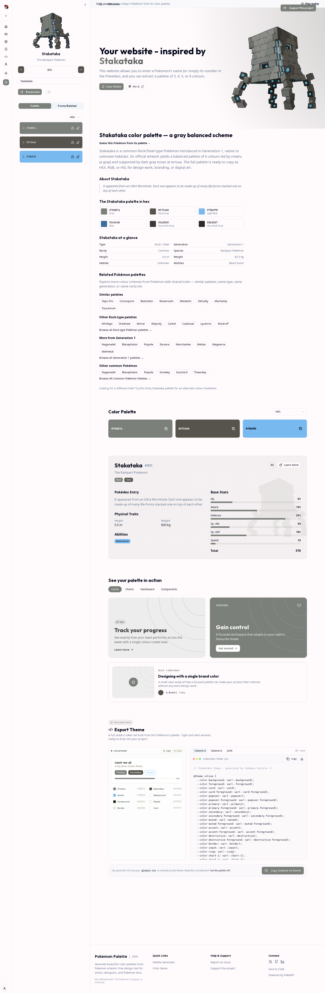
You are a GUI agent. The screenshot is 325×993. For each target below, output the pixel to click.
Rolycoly (156, 323)
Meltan (201, 344)
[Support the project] (6, 82)
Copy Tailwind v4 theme (286, 870)
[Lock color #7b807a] (72, 128)
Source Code (276, 969)
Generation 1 (235, 244)
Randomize (33, 92)
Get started (226, 648)
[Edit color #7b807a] (78, 128)
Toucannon (109, 308)
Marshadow (183, 344)
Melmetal (108, 351)
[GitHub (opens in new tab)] (276, 962)
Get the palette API (220, 870)
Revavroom (166, 301)
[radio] (166, 751)
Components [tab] (169, 589)
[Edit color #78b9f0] (78, 156)
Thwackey (200, 372)
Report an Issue (221, 962)
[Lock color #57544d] (72, 142)
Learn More (291, 465)
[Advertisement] (207, 918)
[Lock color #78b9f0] (72, 156)
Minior (141, 323)
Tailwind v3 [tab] (216, 750)
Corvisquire (127, 301)
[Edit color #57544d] (78, 142)
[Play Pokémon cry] (272, 465)
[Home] (6, 27)
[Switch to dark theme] (6, 73)
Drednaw (124, 323)
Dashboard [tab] (147, 589)
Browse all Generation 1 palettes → (121, 357)
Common (163, 250)
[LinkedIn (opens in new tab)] (282, 962)
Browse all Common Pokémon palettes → (125, 378)
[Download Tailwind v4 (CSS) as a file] (301, 759)
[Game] (6, 34)
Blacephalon (130, 344)
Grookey (165, 372)
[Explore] (6, 42)
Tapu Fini (107, 301)
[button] (51, 128)
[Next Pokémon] (81, 69)
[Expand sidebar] (6, 16)
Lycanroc (206, 323)
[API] (6, 57)
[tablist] (51, 105)
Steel (166, 244)
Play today (312, 3)
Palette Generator (164, 962)
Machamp (221, 301)
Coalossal (188, 323)
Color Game (160, 968)
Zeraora (164, 344)
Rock (158, 244)
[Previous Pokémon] (21, 69)
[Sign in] (5, 988)
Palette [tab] (34, 106)
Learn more (121, 649)
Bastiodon (146, 301)
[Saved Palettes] (6, 49)
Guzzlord (182, 372)
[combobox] (51, 81)
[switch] (48, 92)
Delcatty (203, 301)
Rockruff (223, 323)
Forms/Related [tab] (67, 106)
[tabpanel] (51, 138)
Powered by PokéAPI (281, 975)
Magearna (218, 344)
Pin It (136, 86)
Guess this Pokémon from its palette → (124, 143)
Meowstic (186, 301)
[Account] (6, 64)
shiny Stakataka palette (159, 388)
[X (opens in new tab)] (270, 962)
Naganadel (109, 344)
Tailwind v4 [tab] (200, 750)
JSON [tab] (229, 750)
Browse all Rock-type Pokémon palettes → (125, 330)
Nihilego (107, 323)
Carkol (172, 323)
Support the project (223, 968)
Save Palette (113, 86)
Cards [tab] (115, 589)
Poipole (148, 344)
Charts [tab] (129, 589)
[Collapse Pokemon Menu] (85, 5)
